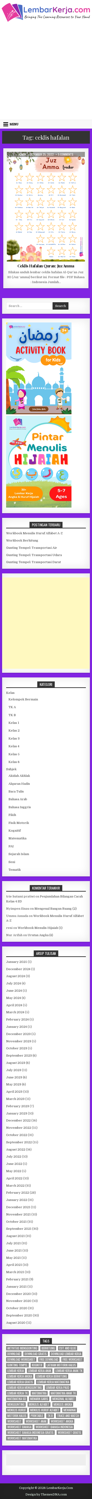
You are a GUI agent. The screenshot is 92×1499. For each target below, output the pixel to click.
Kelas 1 (13, 723)
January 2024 (16, 1026)
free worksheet (73, 1359)
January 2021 (16, 1286)
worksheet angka (62, 1421)
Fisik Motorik (18, 823)
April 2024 (14, 1005)
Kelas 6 (14, 762)
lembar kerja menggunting (24, 1387)
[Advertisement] (46, 70)
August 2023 (15, 1063)
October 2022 (16, 1135)
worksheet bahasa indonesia (54, 1427)
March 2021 (15, 1272)
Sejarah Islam (18, 854)
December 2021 (18, 1207)
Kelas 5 (14, 754)
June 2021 (14, 1250)
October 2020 (16, 1308)
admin (22, 154)
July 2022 (13, 1156)
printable (37, 1415)
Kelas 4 (13, 746)
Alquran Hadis (41, 163)
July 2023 (13, 1070)
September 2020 (19, 1315)
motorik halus (16, 1415)
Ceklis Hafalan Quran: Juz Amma (45, 265)
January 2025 (16, 962)
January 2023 (16, 1113)
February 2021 (17, 1279)
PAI (11, 846)
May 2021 (13, 1258)
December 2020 (18, 1294)
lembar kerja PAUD (57, 1387)
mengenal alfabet (63, 1399)
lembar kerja (15, 1370)
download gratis (36, 1354)
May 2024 (13, 998)
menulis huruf (16, 1410)
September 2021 (18, 1228)
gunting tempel (17, 1365)
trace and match (68, 1415)
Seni (11, 862)
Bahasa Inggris (19, 807)
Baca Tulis (16, 791)
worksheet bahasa (19, 1427)
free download (48, 1359)
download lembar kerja (66, 1354)
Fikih (12, 815)
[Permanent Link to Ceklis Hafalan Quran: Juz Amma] (46, 207)
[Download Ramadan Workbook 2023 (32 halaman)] (38, 413)
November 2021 (18, 1214)
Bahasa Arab (17, 799)
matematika (39, 1393)
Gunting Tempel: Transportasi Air (31, 548)
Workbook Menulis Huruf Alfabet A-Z (34, 533)
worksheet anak (36, 1421)
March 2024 (15, 1012)
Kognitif (14, 830)
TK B (58, 163)
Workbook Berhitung (22, 540)
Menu (14, 124)
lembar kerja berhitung (51, 1376)
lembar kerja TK (17, 1393)
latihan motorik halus (61, 1365)
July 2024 (13, 983)
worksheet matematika (22, 1438)
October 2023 (16, 1048)
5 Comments (65, 154)
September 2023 (19, 1055)
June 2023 (14, 1077)
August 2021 (15, 1236)
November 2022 (18, 1127)
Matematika (17, 838)
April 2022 (14, 1178)
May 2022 (13, 1171)
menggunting (16, 1404)
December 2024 (18, 969)
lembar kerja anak (39, 1370)
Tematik (14, 869)
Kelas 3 (14, 738)
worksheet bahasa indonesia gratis (30, 1432)
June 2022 (14, 1164)
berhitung (48, 1348)
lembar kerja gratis (20, 1382)
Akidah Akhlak (19, 776)
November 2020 (18, 1301)
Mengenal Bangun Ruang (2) (55, 908)
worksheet (14, 1421)
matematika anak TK (63, 1393)
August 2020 (15, 1322)
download (13, 1354)
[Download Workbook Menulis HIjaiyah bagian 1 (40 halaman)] (38, 506)
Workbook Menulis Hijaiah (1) (40, 928)
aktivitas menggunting (22, 1348)
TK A (12, 707)
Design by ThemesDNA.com (46, 1494)
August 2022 (15, 1149)
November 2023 (18, 1041)
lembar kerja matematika (53, 1382)
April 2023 (14, 1091)
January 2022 (16, 1200)
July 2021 (13, 1243)
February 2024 (17, 1019)
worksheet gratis (69, 1432)
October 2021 (16, 1221)
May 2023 (13, 1084)
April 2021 (14, 1265)
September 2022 (19, 1142)
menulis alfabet (39, 1404)
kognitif (37, 1365)
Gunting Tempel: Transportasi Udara (34, 555)
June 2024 (14, 990)
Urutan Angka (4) (40, 935)
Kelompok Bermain (23, 699)
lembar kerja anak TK (68, 1370)
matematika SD (16, 1399)
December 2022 (18, 1120)
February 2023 (17, 1106)
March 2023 (15, 1099)
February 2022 (17, 1192)
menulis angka (63, 1404)
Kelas (10, 693)
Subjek (11, 769)
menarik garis (39, 1399)
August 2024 (15, 976)
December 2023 (18, 1034)
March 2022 (15, 1185)
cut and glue (67, 1348)
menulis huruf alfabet (44, 1410)
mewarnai (69, 1410)
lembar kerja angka (19, 1376)
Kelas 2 (14, 730)
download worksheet (21, 1359)
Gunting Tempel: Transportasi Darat (33, 562)
